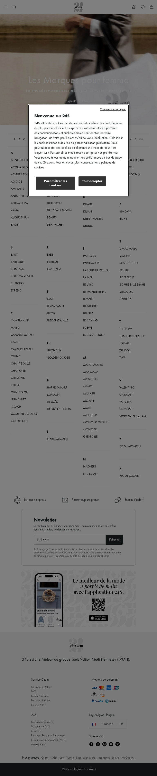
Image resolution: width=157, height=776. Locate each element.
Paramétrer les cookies (55, 183)
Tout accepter (92, 181)
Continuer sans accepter (113, 109)
